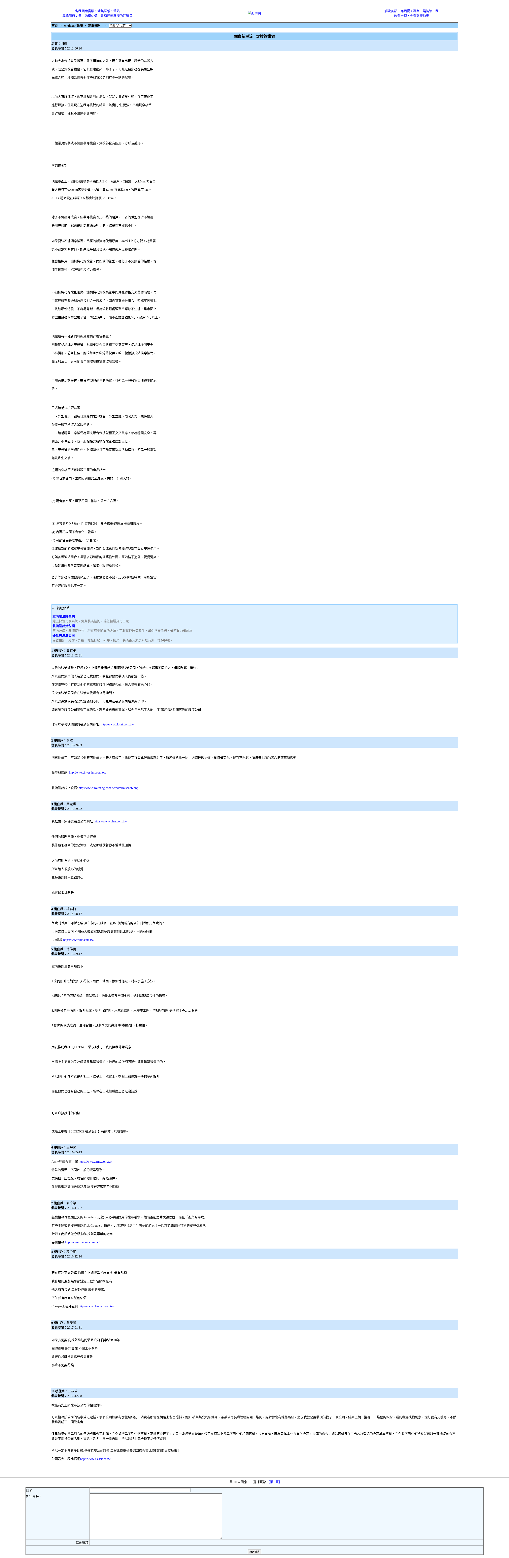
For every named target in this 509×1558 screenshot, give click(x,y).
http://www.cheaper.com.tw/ (96, 1306)
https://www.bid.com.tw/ (78, 939)
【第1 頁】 (275, 1482)
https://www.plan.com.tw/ (110, 821)
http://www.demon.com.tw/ (82, 1242)
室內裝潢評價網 (63, 616)
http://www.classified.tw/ (95, 1459)
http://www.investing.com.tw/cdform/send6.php (108, 788)
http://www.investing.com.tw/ (87, 772)
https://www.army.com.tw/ (95, 1161)
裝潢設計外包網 (63, 626)
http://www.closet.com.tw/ (117, 724)
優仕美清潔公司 (63, 635)
